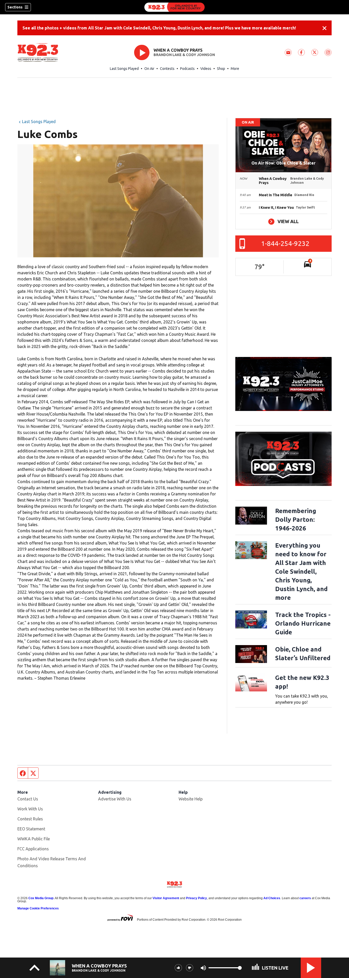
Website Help (191, 799)
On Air (149, 69)
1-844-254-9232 (285, 243)
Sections (14, 7)
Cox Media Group (40, 898)
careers (305, 898)
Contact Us (27, 799)
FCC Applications (33, 848)
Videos (205, 69)
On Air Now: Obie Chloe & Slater (283, 163)
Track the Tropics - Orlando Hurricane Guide (303, 623)
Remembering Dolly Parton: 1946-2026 (295, 519)
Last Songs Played (124, 69)
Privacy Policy (196, 898)
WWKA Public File (33, 838)
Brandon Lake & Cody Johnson (184, 55)
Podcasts (187, 69)
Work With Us (30, 809)
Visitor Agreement (166, 898)
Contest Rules (30, 819)
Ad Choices (271, 898)
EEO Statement (31, 829)
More (235, 69)
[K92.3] (174, 7)
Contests (167, 69)
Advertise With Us (114, 799)
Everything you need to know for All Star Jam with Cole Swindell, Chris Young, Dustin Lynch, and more (301, 571)
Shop (221, 69)
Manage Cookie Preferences (38, 908)
